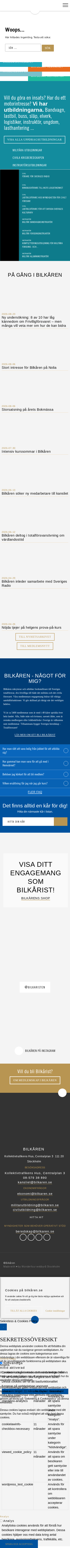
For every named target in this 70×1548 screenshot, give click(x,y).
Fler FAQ (35, 792)
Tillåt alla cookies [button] (23, 1311)
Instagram (39, 1237)
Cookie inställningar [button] (55, 1311)
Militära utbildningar (27, 150)
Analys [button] (4, 1516)
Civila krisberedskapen (28, 157)
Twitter (31, 1237)
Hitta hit (37, 1217)
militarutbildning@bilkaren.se (35, 1205)
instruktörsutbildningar (29, 165)
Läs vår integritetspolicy (17, 1303)
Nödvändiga (13, 1363)
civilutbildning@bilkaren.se (35, 1209)
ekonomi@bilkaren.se (34, 1193)
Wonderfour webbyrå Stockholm (41, 1266)
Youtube (46, 1237)
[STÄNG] (3, 1327)
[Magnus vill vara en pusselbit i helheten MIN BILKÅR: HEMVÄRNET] (7, 69)
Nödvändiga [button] (8, 1358)
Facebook (23, 1237)
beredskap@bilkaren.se (35, 1231)
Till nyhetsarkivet (35, 636)
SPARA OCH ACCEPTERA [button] (19, 1544)
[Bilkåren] (35, 7)
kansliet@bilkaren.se (35, 1182)
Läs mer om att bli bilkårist (35, 735)
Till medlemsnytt (35, 646)
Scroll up (62, 1093)
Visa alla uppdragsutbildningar (34, 139)
